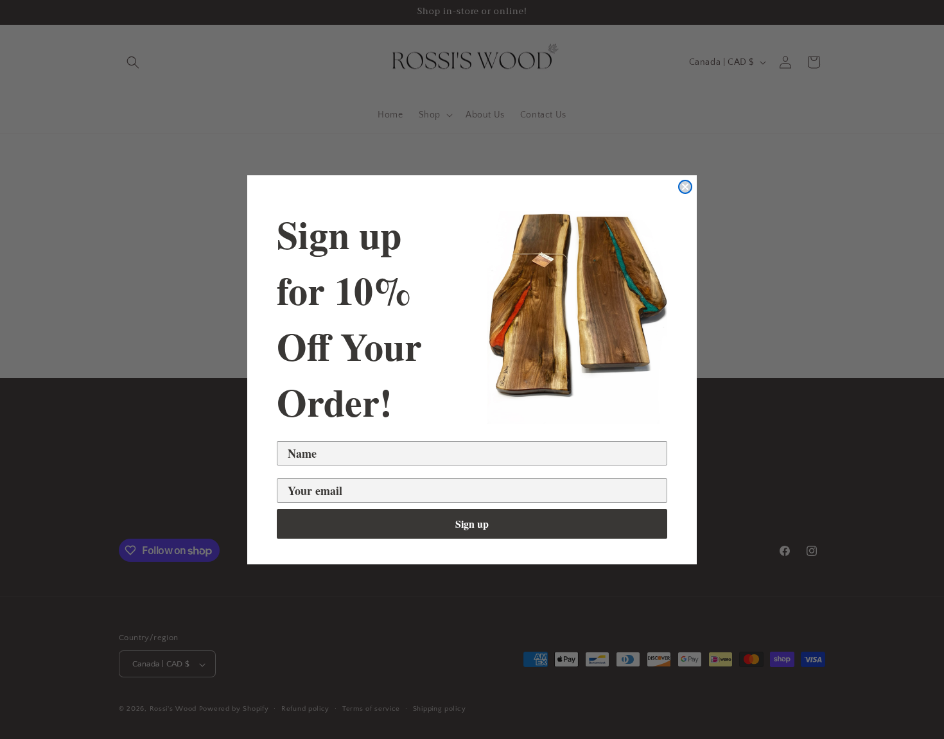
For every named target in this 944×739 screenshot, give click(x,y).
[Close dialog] (685, 186)
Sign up (472, 523)
